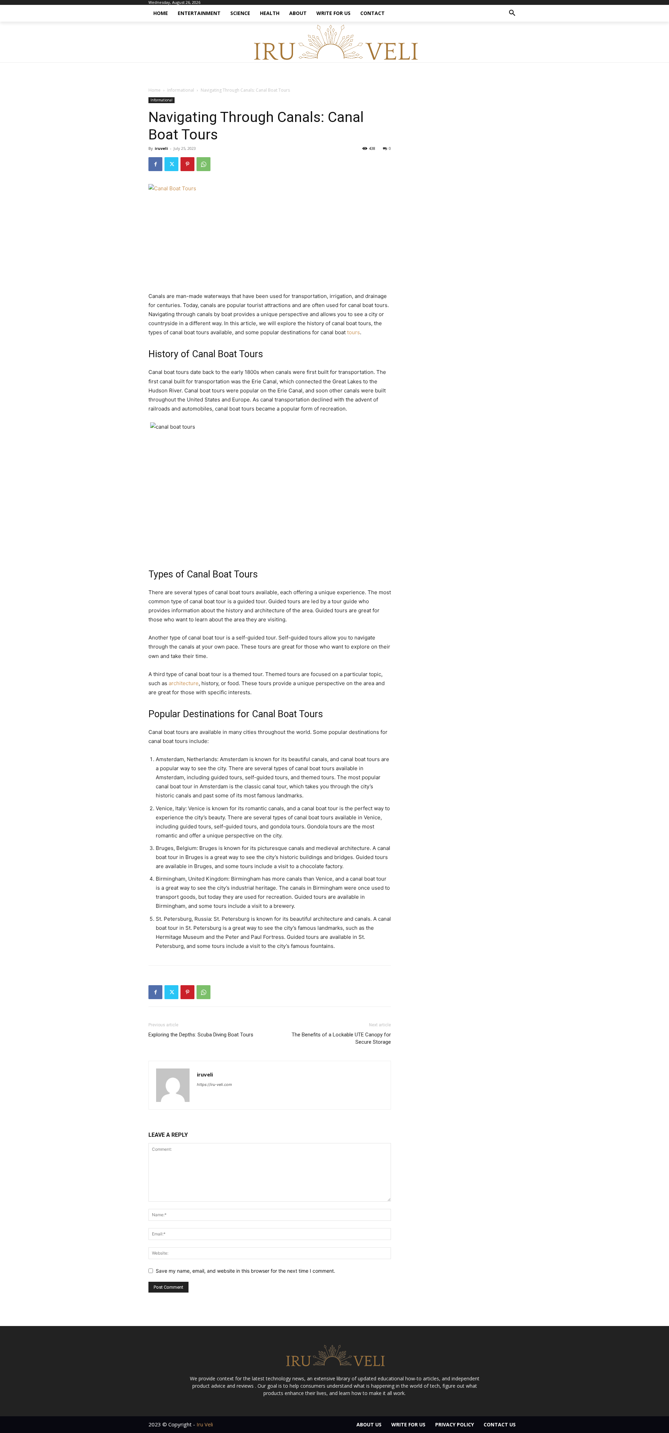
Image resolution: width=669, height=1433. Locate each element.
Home (154, 90)
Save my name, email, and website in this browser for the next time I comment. (245, 1271)
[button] (512, 13)
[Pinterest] (187, 164)
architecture (184, 683)
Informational (180, 90)
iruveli (161, 148)
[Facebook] (155, 164)
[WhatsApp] (203, 164)
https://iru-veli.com (214, 1084)
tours (353, 332)
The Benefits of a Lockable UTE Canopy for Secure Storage (341, 1038)
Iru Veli (205, 1424)
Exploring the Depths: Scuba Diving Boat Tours (200, 1035)
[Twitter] (171, 164)
